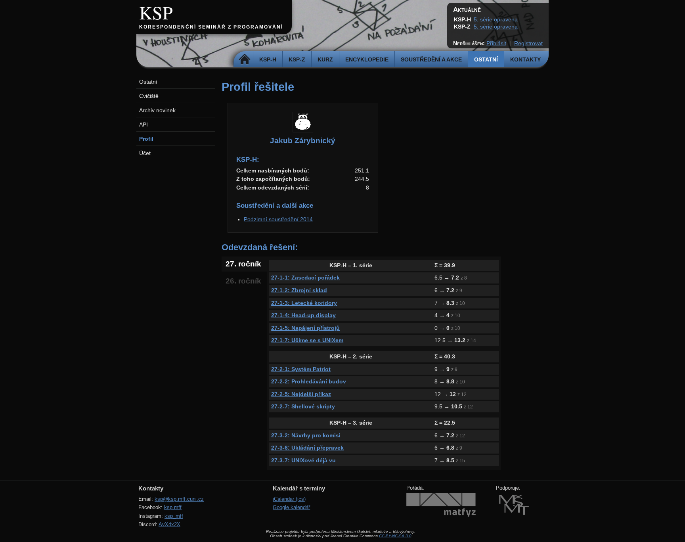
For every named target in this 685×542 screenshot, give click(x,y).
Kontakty (525, 59)
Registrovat (528, 43)
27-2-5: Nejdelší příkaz (301, 394)
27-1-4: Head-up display (303, 315)
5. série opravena (496, 19)
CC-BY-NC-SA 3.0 (395, 536)
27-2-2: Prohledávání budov (308, 381)
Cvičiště (149, 96)
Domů (244, 59)
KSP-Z (297, 59)
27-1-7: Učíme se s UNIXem (307, 340)
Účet (145, 153)
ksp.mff (173, 507)
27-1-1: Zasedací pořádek (305, 277)
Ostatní (486, 59)
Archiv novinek (157, 110)
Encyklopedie (366, 59)
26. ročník (243, 281)
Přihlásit (496, 43)
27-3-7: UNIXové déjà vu (303, 460)
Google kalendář (291, 507)
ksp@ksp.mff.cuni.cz (179, 499)
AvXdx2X (169, 524)
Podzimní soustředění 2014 (278, 219)
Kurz (325, 59)
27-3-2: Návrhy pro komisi (306, 435)
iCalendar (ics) (289, 499)
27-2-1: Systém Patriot (301, 369)
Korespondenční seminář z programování (211, 27)
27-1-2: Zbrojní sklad (299, 290)
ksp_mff (174, 516)
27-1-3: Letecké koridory (304, 303)
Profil (146, 139)
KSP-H (267, 59)
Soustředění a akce (431, 59)
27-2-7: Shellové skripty (303, 406)
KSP (156, 12)
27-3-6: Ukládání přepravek (307, 447)
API (143, 124)
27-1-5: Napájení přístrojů (305, 328)
